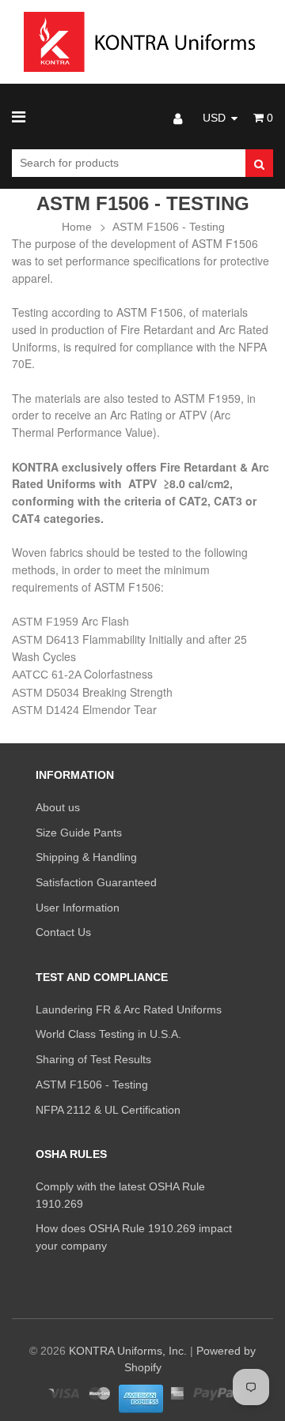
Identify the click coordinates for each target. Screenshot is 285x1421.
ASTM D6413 (47, 639)
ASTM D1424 (47, 710)
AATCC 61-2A (48, 674)
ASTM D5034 (47, 692)
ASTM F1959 (47, 621)
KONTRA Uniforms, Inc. (128, 1350)
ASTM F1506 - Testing (168, 226)
